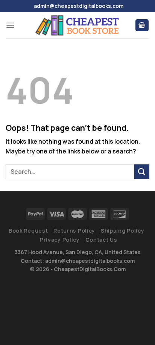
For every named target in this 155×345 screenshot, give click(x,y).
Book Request (28, 230)
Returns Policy (74, 230)
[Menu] (10, 25)
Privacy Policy (60, 239)
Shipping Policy (122, 230)
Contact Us (101, 239)
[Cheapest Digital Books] (77, 25)
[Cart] (142, 25)
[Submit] (141, 171)
